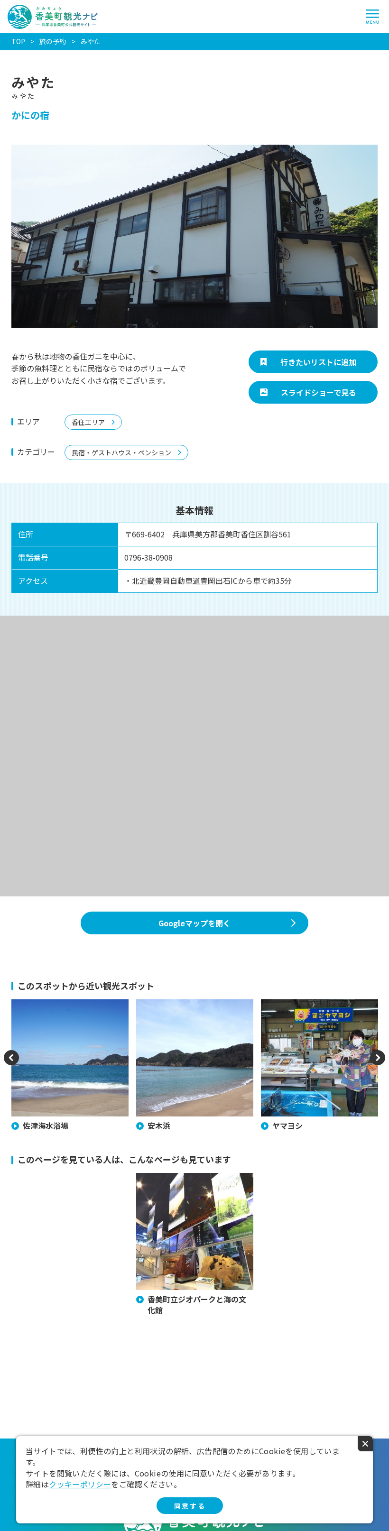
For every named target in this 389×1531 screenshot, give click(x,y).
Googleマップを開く (194, 923)
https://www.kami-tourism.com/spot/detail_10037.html (194, 1013)
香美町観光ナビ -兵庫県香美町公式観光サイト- (53, 17)
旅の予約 (52, 41)
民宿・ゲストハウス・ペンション (121, 452)
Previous (11, 1063)
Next (377, 1063)
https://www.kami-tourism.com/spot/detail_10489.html (319, 1013)
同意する (189, 1506)
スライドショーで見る (318, 392)
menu (372, 16)
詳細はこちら (156, 1177)
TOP (18, 41)
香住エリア (88, 422)
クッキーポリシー (80, 1484)
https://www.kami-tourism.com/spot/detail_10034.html (69, 1013)
